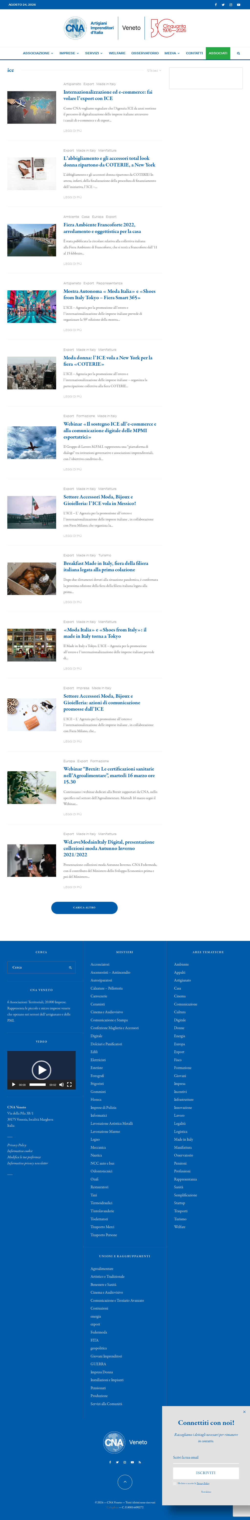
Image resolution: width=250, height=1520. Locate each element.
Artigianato (72, 84)
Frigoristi (97, 1084)
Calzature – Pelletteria (107, 988)
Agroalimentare (102, 1269)
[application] (41, 1070)
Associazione (36, 53)
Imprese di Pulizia (103, 1108)
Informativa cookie (19, 1151)
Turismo (104, 555)
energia (96, 1316)
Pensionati (98, 1388)
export (95, 1324)
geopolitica (99, 1348)
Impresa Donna (102, 1372)
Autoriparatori (101, 980)
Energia (179, 1036)
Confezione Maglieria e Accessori (115, 1028)
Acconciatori (100, 964)
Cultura (180, 1012)
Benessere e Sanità (103, 1285)
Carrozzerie (99, 996)
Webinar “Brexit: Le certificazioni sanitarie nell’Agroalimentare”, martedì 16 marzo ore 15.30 (109, 775)
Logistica (180, 1131)
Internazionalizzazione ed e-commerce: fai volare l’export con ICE (107, 95)
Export (88, 84)
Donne (179, 1028)
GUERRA (98, 1364)
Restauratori (99, 1187)
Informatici (99, 1115)
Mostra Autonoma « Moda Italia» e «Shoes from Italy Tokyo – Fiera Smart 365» (109, 294)
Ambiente (71, 217)
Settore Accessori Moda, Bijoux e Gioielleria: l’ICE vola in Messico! (99, 500)
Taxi (94, 1195)
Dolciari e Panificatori (106, 1044)
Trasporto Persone (104, 1235)
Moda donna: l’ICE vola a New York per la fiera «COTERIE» (107, 361)
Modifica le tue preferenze (24, 1157)
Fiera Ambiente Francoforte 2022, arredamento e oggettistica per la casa (102, 228)
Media (170, 53)
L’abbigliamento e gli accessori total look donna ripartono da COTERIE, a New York (109, 161)
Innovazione (183, 1108)
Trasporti (181, 1211)
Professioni (182, 1171)
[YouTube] (239, 5)
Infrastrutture (184, 1099)
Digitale (96, 1036)
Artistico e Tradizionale (108, 1276)
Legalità (180, 1123)
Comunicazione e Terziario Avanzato (117, 1300)
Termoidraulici (101, 1203)
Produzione (99, 1396)
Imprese (67, 53)
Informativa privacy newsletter (27, 1163)
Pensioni (180, 1163)
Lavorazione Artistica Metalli (112, 1123)
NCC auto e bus (102, 1163)
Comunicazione (185, 1004)
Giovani (180, 1076)
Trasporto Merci (102, 1227)
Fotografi (97, 1076)
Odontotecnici (101, 1171)
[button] (41, 1070)
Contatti (194, 53)
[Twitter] (223, 5)
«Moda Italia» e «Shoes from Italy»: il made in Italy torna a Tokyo (104, 633)
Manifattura (107, 150)
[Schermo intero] (69, 1084)
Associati (218, 53)
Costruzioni (99, 1308)
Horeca (96, 1099)
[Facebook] (215, 5)
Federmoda (99, 1332)
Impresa (82, 688)
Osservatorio (145, 53)
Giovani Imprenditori (106, 1356)
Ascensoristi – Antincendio (110, 972)
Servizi (92, 53)
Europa (98, 217)
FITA (95, 1340)
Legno (95, 1139)
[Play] (13, 1084)
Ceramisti (98, 1004)
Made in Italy (106, 84)
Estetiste (97, 1068)
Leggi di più (72, 130)
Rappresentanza (109, 283)
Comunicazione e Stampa (109, 1020)
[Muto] (61, 1084)
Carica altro (84, 908)
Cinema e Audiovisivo (107, 1012)
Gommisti (98, 1092)
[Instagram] (231, 5)
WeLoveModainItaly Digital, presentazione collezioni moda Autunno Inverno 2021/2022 (108, 848)
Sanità (178, 1187)
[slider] (38, 1084)
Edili (94, 1052)
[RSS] (139, 1462)
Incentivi (180, 1092)
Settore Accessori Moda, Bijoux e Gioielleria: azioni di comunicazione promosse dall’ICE (101, 702)
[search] (70, 967)
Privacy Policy (16, 1145)
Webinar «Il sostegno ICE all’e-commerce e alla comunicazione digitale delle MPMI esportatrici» (109, 430)
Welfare (117, 53)
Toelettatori (99, 1219)
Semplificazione (185, 1195)
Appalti (179, 972)
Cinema (180, 996)
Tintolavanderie (102, 1211)
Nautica (96, 1155)
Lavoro (179, 1115)
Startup (179, 1203)
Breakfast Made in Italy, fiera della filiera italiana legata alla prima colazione (105, 566)
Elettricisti (98, 1060)
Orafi (94, 1179)
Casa (86, 217)
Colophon (112, 1507)
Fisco (178, 1060)
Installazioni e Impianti (107, 1380)
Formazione (85, 416)
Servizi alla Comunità (106, 1404)
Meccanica (98, 1147)
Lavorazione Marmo (105, 1131)
